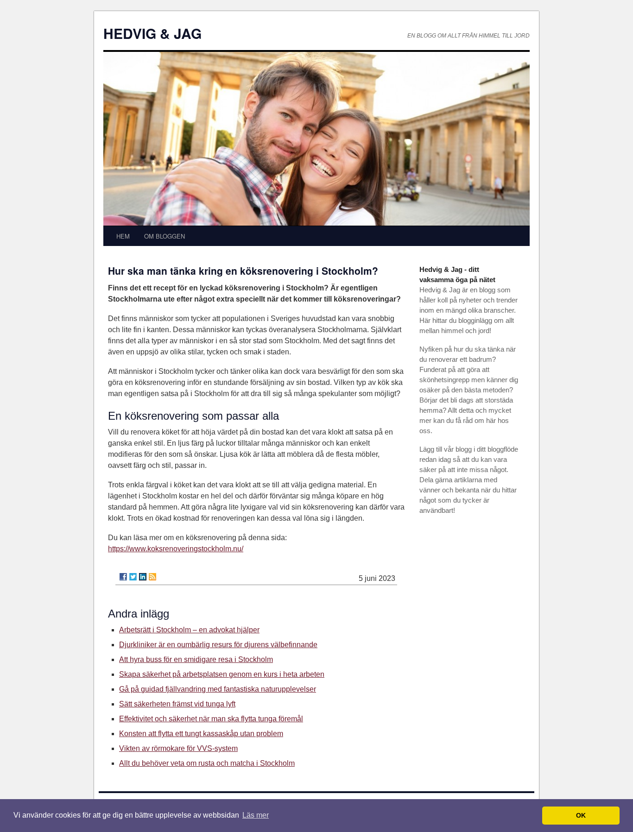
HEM (123, 236)
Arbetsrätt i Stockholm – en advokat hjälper (189, 630)
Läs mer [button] (255, 815)
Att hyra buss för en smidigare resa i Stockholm (196, 659)
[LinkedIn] (142, 576)
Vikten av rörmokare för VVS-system (178, 748)
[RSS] (152, 576)
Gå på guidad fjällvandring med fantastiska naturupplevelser (217, 689)
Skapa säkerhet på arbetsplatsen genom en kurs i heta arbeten (221, 674)
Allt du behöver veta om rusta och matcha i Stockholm (207, 763)
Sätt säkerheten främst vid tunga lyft (177, 704)
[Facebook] (123, 576)
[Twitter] (133, 576)
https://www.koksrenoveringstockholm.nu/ (175, 549)
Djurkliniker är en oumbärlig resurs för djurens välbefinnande (218, 645)
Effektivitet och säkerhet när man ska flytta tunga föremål (211, 719)
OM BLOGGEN (164, 236)
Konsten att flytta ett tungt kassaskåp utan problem (201, 733)
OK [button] (581, 815)
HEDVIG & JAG (152, 33)
